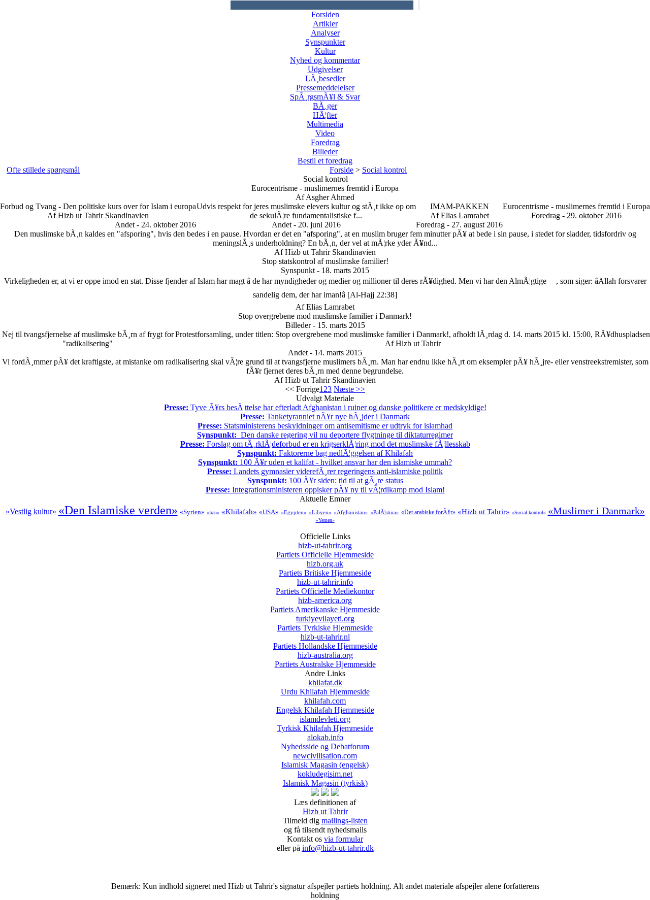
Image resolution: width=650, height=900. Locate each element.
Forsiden (325, 14)
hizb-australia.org (325, 660)
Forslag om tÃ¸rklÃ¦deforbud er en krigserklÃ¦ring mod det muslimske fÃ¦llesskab (325, 444)
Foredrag (325, 142)
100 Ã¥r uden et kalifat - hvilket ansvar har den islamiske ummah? (325, 462)
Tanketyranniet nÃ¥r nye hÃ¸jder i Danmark (325, 416)
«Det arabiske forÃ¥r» (428, 512)
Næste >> (349, 389)
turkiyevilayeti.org (325, 623)
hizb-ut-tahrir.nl (325, 641)
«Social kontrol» (529, 512)
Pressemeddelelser (325, 87)
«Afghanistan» (351, 512)
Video (325, 133)
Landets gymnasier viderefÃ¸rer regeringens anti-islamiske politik (325, 471)
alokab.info (325, 742)
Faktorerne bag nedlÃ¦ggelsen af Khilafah (325, 453)
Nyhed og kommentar (325, 60)
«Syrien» (192, 512)
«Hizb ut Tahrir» (484, 512)
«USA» (269, 512)
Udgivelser (325, 69)
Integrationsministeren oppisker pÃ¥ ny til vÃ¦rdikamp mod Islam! (325, 489)
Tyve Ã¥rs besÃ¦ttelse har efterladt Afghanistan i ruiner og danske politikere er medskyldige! (325, 407)
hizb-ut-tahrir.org (325, 550)
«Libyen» (320, 512)
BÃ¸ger (325, 106)
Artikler (325, 23)
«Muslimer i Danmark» (596, 510)
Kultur (325, 51)
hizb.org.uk (325, 568)
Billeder (325, 151)
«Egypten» (294, 512)
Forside (341, 169)
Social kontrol (384, 169)
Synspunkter (325, 42)
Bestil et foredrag (325, 160)
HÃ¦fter (325, 115)
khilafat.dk (325, 687)
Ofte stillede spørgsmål (43, 169)
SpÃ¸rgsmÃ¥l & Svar (325, 96)
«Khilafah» (239, 512)
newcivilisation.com (325, 760)
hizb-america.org (325, 605)
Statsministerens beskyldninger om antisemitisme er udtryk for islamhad (325, 425)
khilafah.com (325, 705)
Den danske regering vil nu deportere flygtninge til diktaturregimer (325, 434)
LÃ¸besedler (325, 78)
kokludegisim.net (325, 778)
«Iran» (213, 512)
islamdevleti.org (325, 723)
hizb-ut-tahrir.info (325, 586)
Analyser (325, 32)
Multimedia (325, 124)
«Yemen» (325, 520)
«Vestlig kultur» (31, 511)
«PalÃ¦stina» (384, 512)
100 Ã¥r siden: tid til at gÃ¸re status (325, 480)
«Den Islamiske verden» (118, 510)
